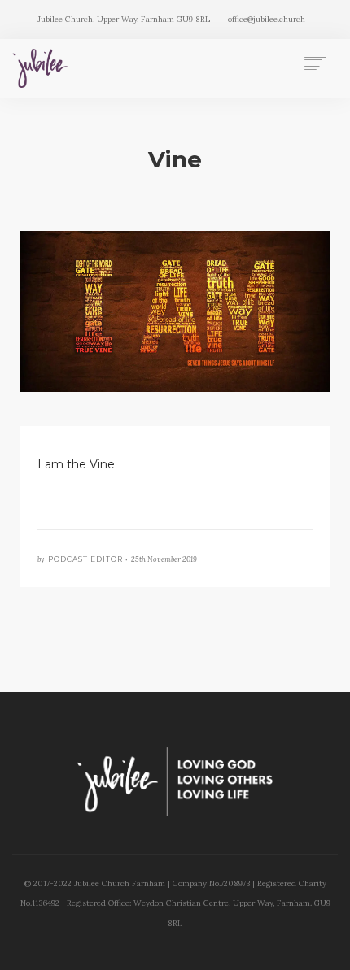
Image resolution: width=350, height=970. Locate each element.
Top (331, 947)
